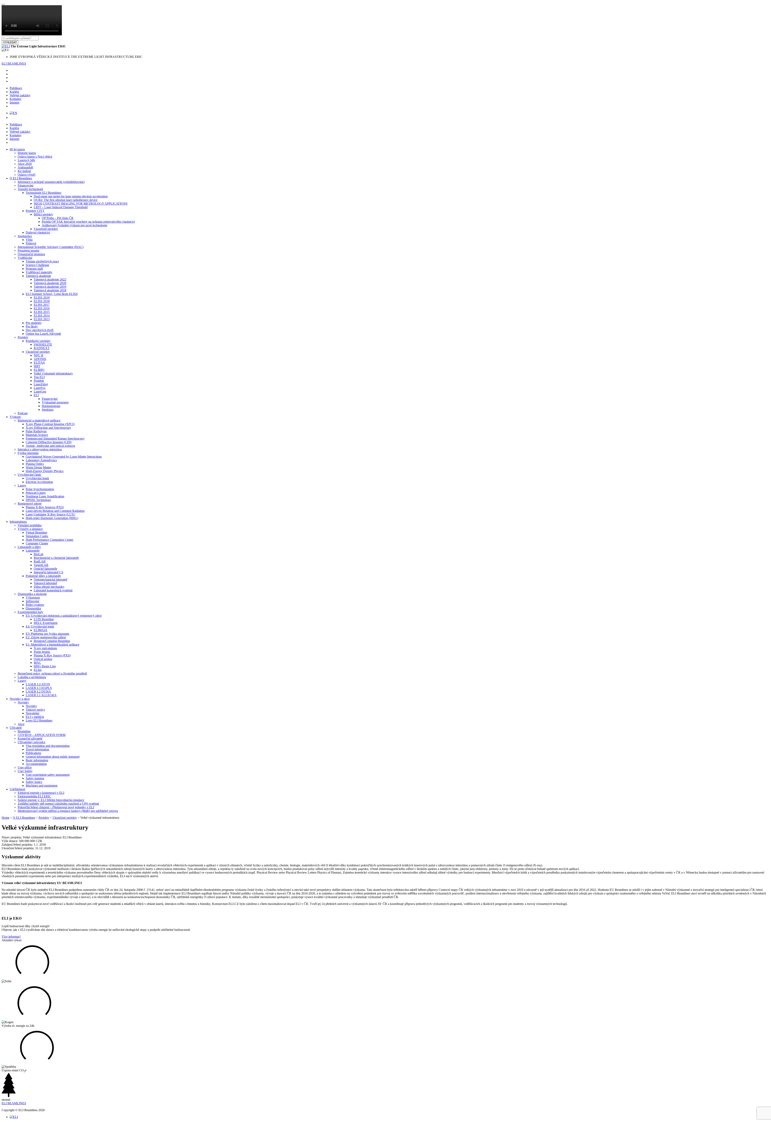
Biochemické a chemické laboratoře (56, 557)
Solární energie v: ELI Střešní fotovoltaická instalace (51, 800)
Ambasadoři (25, 167)
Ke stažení (24, 171)
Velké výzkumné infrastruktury (53, 373)
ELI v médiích (35, 717)
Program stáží (34, 268)
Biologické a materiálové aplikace (39, 420)
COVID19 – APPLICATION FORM (41, 735)
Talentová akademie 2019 (50, 286)
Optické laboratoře (45, 568)
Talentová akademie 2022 (50, 279)
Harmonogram (51, 406)
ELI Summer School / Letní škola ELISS (52, 294)
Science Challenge (37, 265)
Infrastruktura (18, 521)
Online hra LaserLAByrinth (43, 333)
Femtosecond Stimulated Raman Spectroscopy (55, 438)
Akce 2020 (25, 163)
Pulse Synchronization (40, 489)
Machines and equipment (41, 785)
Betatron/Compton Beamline (52, 641)
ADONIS (40, 359)
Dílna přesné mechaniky (49, 586)
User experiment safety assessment (47, 774)
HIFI (37, 366)
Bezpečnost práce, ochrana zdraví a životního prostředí (52, 673)
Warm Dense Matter (38, 467)
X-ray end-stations (45, 648)
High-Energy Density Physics (44, 471)
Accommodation (36, 764)
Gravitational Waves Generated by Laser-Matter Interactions (64, 456)
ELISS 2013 (42, 319)
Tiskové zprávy (35, 709)
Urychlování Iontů (37, 478)
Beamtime (24, 731)
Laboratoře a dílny (29, 547)
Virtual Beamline (36, 532)
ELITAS (39, 362)
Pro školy (32, 326)
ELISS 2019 (42, 297)
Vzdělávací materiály (39, 272)
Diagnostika (33, 608)
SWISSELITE (43, 344)
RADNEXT (42, 348)
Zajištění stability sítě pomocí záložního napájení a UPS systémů (58, 803)
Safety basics (34, 782)
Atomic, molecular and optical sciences (50, 445)
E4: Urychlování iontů (40, 626)
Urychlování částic (29, 474)
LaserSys (39, 388)
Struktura (47, 409)
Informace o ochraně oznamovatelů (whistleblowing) (51, 182)
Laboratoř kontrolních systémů (53, 590)
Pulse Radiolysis (36, 431)
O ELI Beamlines (21, 178)
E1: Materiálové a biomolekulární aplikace (52, 644)
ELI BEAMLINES (14, 63)
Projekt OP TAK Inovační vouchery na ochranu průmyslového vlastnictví (88, 221)
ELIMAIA (40, 630)
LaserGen (40, 391)
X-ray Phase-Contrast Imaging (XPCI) (50, 424)
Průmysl (31, 243)
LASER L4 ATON (38, 684)
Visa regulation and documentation (48, 745)
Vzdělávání (25, 257)
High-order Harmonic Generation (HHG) (52, 518)
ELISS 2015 (42, 312)
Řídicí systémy (35, 604)
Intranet (14, 102)
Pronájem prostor (28, 250)
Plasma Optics (35, 464)
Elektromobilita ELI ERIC (34, 796)
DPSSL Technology (38, 500)
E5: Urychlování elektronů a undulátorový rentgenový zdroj (64, 615)
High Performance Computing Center (49, 539)
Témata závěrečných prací (42, 261)
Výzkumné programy (55, 402)
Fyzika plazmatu (28, 453)
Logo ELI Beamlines (39, 720)
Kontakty (15, 99)
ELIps (38, 670)
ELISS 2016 (42, 308)
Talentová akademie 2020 (50, 283)
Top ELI (39, 377)
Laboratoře (33, 550)
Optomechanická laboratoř (50, 579)
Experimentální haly (30, 612)
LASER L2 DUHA (38, 691)
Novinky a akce (20, 698)
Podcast (23, 413)
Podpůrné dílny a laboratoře (43, 576)
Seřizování (32, 601)
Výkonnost (33, 597)
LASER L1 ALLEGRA (41, 695)
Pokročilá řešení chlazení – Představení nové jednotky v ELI (56, 807)
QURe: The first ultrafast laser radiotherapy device (66, 200)
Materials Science (37, 435)
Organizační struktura (31, 254)
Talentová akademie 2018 (50, 290)
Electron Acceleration (39, 482)
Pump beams (42, 651)
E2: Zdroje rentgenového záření (46, 637)
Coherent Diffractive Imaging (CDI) (48, 442)
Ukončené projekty (46, 229)
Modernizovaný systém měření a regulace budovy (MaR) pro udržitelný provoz (68, 811)
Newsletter (32, 713)
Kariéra (14, 91)
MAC (37, 662)
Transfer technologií (30, 189)
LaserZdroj (41, 384)
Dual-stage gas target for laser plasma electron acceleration (71, 196)
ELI (36, 395)
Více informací (11, 936)
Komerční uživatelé (30, 738)
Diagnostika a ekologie (32, 594)
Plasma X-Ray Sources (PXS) (45, 507)
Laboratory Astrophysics (41, 460)
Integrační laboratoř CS (48, 572)
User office (25, 767)
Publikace (16, 88)
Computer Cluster (37, 543)
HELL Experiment (45, 623)
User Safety (25, 771)
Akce (21, 724)
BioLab (38, 554)
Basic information (37, 760)
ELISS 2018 (42, 301)
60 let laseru (17, 149)
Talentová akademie (38, 276)
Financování (25, 185)
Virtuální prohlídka (30, 525)
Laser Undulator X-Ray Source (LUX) (50, 514)
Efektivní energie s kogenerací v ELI (41, 792)
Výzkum (15, 417)
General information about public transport (53, 756)
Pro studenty (34, 323)
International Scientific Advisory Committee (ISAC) (51, 247)
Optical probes (43, 659)
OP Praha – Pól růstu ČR (57, 218)
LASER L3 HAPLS (39, 688)
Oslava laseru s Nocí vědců (35, 156)
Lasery (22, 485)
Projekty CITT (35, 210)
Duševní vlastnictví (38, 232)
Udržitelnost (17, 789)
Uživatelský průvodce (31, 742)
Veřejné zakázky (20, 95)
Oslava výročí (26, 174)
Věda (29, 239)
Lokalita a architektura (32, 677)
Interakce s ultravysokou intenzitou (40, 449)
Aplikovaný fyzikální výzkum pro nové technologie (74, 225)
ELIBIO (39, 370)
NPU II (38, 355)
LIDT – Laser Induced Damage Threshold (61, 207)
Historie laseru (27, 153)
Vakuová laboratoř (45, 583)
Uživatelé (16, 727)
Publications (33, 753)
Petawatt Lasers (36, 492)
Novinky (23, 702)
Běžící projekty (43, 214)
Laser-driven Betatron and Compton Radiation (55, 511)
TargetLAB (41, 565)
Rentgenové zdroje (30, 503)
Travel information (37, 749)
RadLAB (40, 561)
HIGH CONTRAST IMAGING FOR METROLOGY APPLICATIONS (80, 203)
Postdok (39, 380)
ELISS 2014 (42, 315)
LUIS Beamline (44, 619)
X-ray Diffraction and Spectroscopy (48, 427)
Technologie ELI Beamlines (43, 192)
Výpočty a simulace (30, 529)
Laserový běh (26, 160)
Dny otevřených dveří (39, 330)
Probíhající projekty (38, 341)
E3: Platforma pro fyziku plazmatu (47, 633)
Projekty (23, 337)
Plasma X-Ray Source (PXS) (52, 655)
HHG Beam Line (45, 666)
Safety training (35, 778)
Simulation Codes (37, 536)
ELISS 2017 (42, 304)
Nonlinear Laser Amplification (45, 496)
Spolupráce (25, 236)
